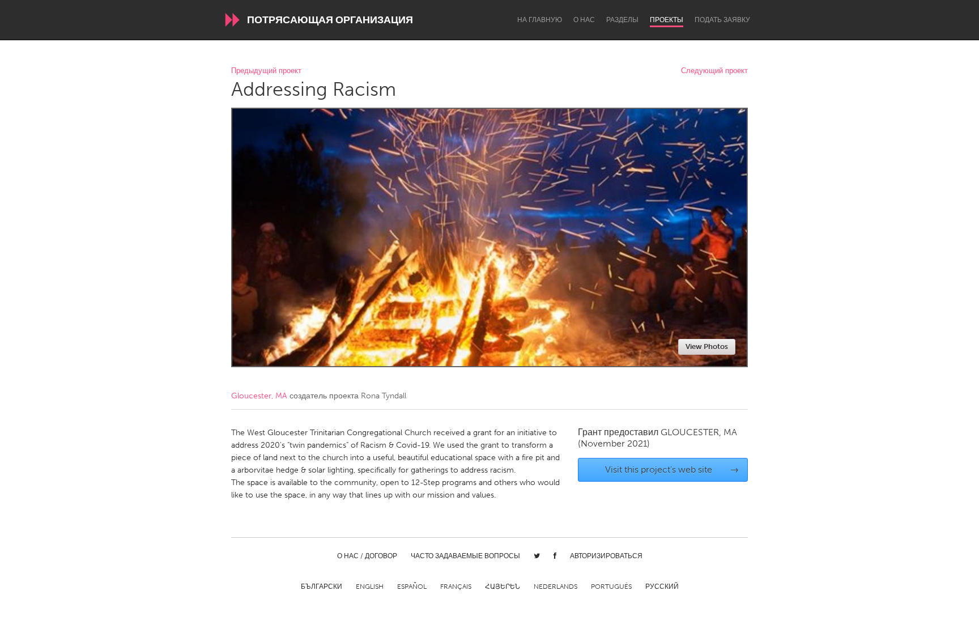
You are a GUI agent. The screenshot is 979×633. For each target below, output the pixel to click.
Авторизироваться (606, 556)
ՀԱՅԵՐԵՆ (502, 586)
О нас (584, 20)
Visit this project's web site (672, 469)
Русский (662, 586)
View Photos (707, 346)
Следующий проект (714, 71)
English (370, 586)
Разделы (622, 20)
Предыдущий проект (266, 71)
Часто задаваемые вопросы (465, 556)
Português (611, 586)
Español (412, 586)
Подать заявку (722, 20)
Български (321, 586)
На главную (539, 20)
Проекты (666, 20)
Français (455, 586)
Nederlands (555, 586)
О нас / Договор (367, 556)
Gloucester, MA (259, 396)
